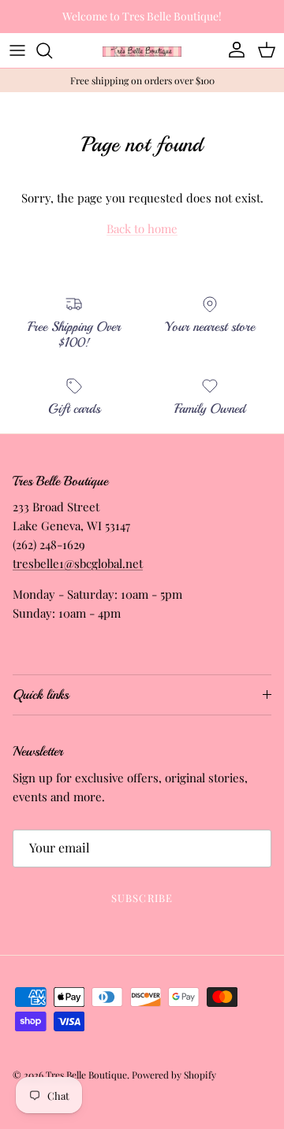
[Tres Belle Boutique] (142, 50)
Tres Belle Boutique (86, 1074)
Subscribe (141, 897)
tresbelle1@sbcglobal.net (78, 563)
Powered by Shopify (174, 1074)
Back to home (142, 228)
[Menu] (17, 50)
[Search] (52, 50)
